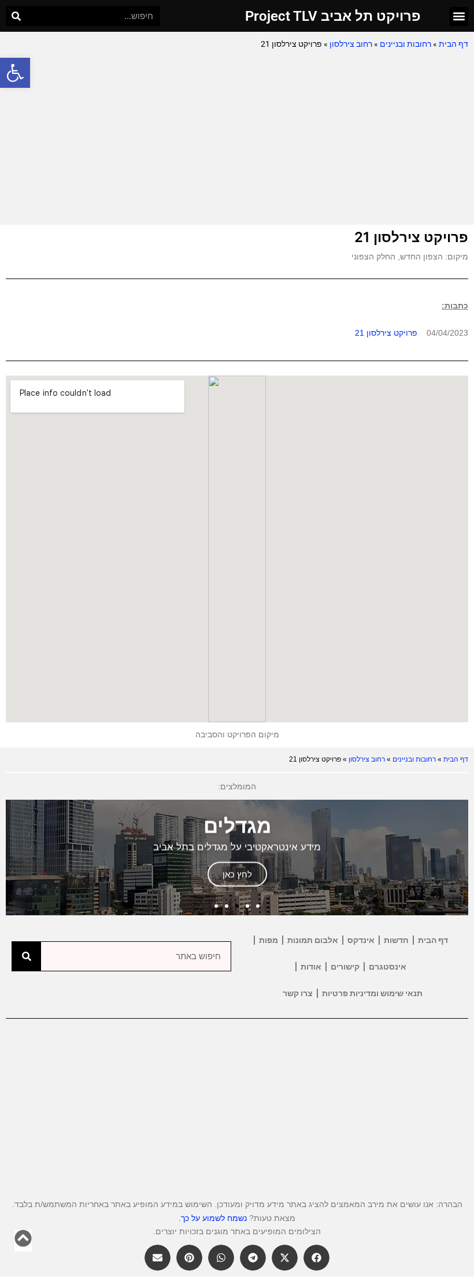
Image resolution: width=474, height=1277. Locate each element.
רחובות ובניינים (405, 44)
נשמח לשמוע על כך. (213, 1218)
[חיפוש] (16, 16)
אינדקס (361, 940)
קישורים (345, 966)
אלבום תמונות (312, 940)
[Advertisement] (237, 138)
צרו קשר (298, 993)
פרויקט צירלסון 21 (386, 332)
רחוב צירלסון (350, 44)
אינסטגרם (387, 966)
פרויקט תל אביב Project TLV (333, 16)
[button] (15, 73)
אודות (311, 966)
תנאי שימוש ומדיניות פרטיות (372, 993)
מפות (268, 940)
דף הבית (453, 44)
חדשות (396, 940)
